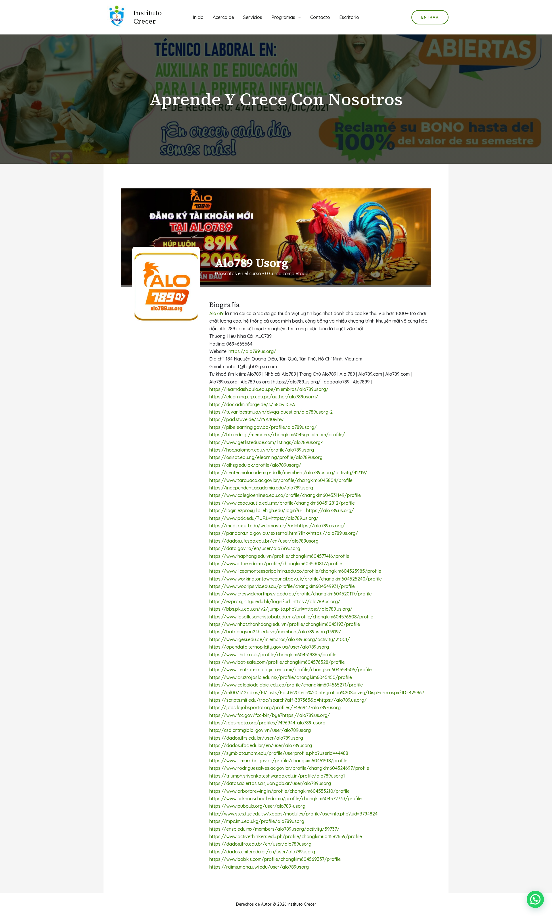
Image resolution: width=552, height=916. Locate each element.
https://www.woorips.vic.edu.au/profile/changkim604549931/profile (282, 586)
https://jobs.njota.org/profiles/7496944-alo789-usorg (267, 723)
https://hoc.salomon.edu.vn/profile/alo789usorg (261, 450)
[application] (298, 17)
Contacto (320, 17)
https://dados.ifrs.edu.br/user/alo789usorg (256, 738)
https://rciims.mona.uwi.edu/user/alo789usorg (259, 867)
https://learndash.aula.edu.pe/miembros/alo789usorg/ (269, 389)
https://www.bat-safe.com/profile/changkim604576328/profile (277, 662)
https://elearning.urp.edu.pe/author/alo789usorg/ (263, 397)
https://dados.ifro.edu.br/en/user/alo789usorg (260, 844)
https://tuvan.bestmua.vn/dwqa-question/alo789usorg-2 (271, 412)
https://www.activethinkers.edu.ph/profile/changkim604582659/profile (285, 836)
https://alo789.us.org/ (252, 351)
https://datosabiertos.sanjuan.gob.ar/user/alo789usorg (270, 783)
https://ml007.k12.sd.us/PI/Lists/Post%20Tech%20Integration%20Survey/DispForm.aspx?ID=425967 (316, 692)
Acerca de (223, 17)
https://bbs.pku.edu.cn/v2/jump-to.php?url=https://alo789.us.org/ (280, 609)
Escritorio (349, 17)
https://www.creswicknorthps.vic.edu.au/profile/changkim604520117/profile (290, 594)
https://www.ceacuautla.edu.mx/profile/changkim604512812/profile (282, 503)
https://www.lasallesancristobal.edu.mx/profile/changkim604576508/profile (291, 617)
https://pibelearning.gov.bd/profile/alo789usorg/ (263, 427)
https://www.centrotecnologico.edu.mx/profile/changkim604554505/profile (290, 669)
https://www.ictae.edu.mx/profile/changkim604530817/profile (275, 563)
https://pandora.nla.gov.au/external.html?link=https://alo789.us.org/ (283, 533)
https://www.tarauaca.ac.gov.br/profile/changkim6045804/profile (280, 480)
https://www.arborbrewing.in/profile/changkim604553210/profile (279, 791)
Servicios (252, 17)
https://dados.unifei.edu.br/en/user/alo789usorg (262, 852)
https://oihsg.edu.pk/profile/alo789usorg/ (255, 465)
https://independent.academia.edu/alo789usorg (261, 488)
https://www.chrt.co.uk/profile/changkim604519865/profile (272, 654)
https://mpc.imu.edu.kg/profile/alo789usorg (256, 821)
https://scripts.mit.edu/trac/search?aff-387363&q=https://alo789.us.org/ (288, 700)
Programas (283, 17)
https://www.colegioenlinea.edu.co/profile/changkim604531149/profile (285, 495)
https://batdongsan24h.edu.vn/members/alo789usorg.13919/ (275, 632)
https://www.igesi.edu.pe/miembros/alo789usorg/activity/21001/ (279, 639)
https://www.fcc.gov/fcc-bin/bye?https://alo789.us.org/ (269, 715)
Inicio (198, 17)
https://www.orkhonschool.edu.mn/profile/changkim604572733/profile (285, 798)
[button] (535, 899)
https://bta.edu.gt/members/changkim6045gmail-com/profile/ (277, 434)
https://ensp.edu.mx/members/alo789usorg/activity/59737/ (274, 829)
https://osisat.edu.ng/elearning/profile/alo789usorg (266, 457)
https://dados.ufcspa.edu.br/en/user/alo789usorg (264, 541)
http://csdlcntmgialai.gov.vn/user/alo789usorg (260, 730)
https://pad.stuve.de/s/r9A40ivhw (246, 419)
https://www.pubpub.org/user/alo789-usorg (257, 806)
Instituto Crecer (147, 17)
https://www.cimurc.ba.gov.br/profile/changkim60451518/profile (278, 760)
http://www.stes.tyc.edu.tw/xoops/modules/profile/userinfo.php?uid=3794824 (293, 814)
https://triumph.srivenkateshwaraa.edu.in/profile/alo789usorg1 (277, 776)
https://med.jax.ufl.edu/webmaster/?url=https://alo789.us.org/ (277, 526)
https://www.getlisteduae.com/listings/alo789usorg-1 (266, 442)
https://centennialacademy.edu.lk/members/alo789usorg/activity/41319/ (288, 472)
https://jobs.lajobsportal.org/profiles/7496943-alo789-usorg (275, 707)
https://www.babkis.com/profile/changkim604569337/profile (275, 859)
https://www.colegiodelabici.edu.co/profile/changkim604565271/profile (286, 685)
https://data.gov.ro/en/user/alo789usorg (254, 548)
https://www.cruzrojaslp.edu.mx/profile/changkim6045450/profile (280, 677)
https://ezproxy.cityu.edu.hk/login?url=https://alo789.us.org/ (274, 601)
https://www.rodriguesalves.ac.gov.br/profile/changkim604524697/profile (289, 768)
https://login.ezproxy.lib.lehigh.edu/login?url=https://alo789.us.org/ (281, 510)
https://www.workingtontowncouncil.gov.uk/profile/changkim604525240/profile (295, 579)
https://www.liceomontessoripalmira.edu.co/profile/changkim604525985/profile (295, 571)
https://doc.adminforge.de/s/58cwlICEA (252, 404)
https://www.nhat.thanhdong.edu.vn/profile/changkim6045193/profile (284, 624)
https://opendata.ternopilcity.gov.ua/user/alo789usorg (269, 647)
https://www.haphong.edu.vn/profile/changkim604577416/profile (279, 556)
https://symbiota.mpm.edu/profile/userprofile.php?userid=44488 (278, 753)
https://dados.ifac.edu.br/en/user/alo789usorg (260, 745)
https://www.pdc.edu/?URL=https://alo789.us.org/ (264, 518)
